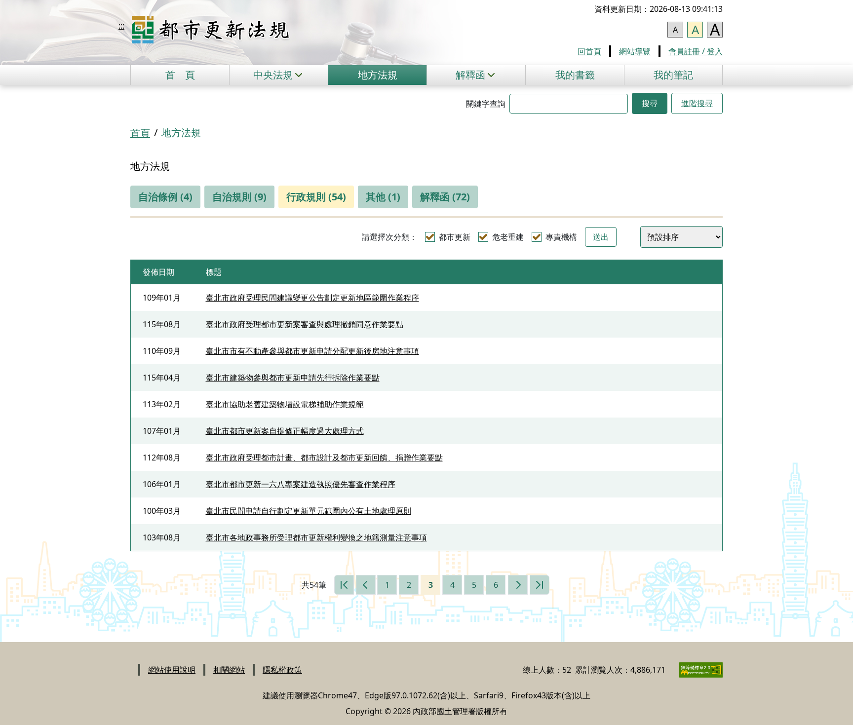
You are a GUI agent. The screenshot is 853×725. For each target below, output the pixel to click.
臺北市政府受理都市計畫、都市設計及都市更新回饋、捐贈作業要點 (324, 457)
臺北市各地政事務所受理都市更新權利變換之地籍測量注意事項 (316, 537)
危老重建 (508, 236)
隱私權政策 (282, 669)
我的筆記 (673, 74)
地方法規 (377, 74)
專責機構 (561, 236)
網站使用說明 (171, 669)
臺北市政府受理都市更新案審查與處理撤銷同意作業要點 (304, 324)
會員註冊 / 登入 (695, 51)
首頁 (180, 74)
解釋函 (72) (445, 196)
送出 (601, 236)
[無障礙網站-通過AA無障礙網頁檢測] (695, 670)
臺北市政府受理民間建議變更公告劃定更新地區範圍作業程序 (312, 297)
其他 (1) (383, 196)
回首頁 (589, 51)
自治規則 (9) (239, 196)
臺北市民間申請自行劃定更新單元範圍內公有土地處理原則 (308, 510)
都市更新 (454, 236)
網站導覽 (635, 51)
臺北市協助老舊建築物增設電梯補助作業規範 (285, 404)
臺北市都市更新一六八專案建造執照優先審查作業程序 (300, 484)
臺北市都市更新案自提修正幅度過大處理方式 (285, 430)
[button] (278, 75)
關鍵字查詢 (485, 103)
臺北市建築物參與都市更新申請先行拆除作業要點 (293, 377)
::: (121, 25)
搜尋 (650, 103)
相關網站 (229, 669)
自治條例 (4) (165, 196)
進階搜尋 (697, 103)
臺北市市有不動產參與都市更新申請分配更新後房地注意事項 (312, 350)
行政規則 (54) (316, 196)
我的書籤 (575, 74)
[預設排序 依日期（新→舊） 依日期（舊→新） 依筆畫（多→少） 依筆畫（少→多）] (681, 237)
